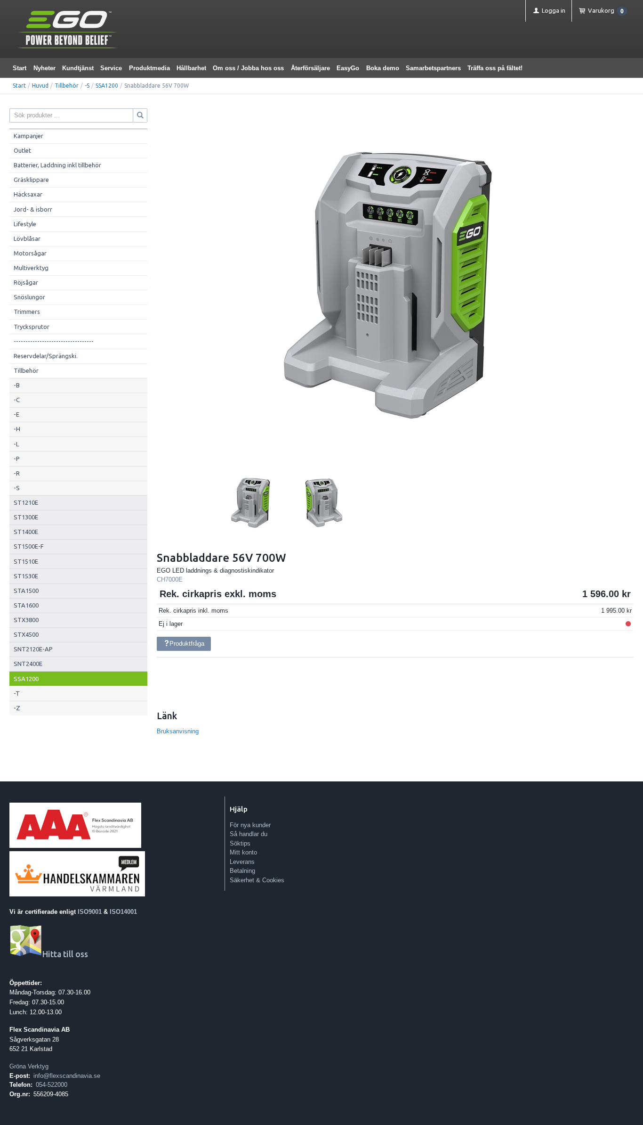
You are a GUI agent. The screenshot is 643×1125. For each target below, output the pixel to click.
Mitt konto (243, 852)
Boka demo (382, 68)
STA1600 (26, 605)
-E (16, 414)
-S (87, 85)
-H (17, 429)
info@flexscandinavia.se (66, 1075)
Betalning (242, 870)
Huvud (40, 85)
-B (17, 385)
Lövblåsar (27, 238)
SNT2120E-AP (33, 649)
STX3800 (26, 619)
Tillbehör (67, 85)
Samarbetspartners (433, 68)
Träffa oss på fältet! (494, 68)
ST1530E (26, 576)
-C (17, 399)
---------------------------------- (54, 341)
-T (17, 693)
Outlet (22, 150)
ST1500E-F (29, 546)
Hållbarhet (191, 68)
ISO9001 (90, 911)
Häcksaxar (28, 194)
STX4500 (26, 634)
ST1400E (26, 531)
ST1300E (26, 517)
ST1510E (26, 561)
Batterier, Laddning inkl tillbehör (57, 165)
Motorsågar (30, 253)
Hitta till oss (65, 954)
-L (16, 444)
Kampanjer (28, 135)
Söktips (240, 843)
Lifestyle (25, 224)
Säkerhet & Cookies (257, 880)
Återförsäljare (310, 68)
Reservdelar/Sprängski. (46, 356)
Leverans (242, 861)
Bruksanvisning (178, 731)
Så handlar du (248, 834)
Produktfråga (186, 643)
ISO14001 (123, 911)
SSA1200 (107, 85)
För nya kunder (250, 825)
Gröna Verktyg (28, 1066)
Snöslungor (29, 297)
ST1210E (26, 502)
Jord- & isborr (33, 209)
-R (17, 473)
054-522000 (51, 1084)
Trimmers (27, 311)
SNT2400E (28, 663)
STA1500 (26, 590)
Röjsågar (26, 282)
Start (19, 68)
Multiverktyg (31, 267)
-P (17, 458)
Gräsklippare (31, 179)
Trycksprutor (31, 326)
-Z (17, 708)
